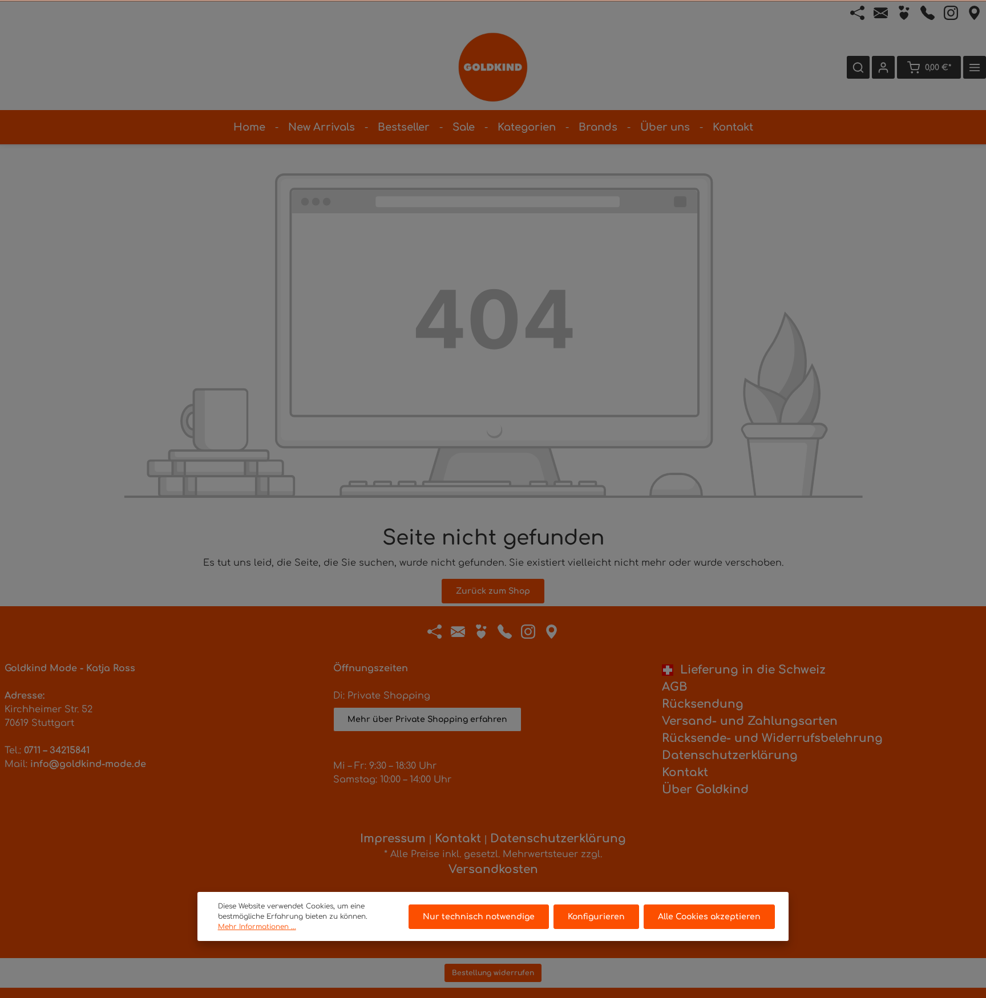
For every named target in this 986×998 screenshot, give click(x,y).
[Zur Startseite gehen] (493, 67)
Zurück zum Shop (493, 591)
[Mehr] (974, 67)
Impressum (393, 838)
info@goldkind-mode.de (88, 764)
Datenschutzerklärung (730, 755)
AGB (674, 686)
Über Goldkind (705, 789)
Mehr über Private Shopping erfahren (427, 719)
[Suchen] (858, 67)
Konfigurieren (596, 916)
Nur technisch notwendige (479, 916)
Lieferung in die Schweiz (749, 669)
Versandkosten (493, 869)
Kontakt (685, 772)
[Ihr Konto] (883, 67)
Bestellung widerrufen (493, 973)
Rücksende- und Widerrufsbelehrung (772, 738)
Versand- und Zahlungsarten (750, 721)
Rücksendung (702, 704)
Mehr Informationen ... (257, 927)
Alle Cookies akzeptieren (709, 916)
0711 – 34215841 (57, 750)
